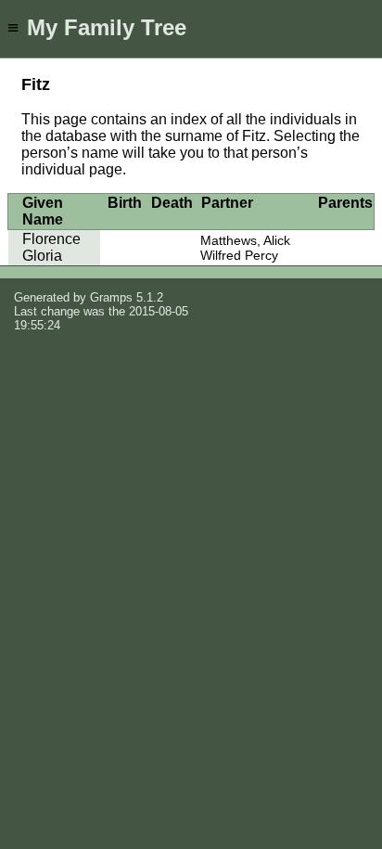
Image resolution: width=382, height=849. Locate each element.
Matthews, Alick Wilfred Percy (245, 248)
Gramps (111, 297)
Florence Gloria (51, 247)
